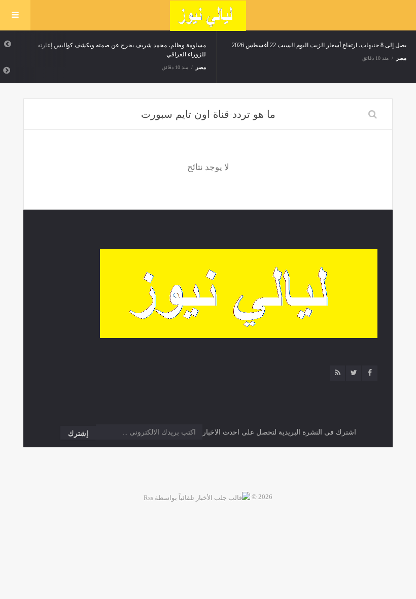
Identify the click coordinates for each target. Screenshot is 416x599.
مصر (201, 67)
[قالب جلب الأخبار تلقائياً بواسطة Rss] (197, 497)
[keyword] (372, 114)
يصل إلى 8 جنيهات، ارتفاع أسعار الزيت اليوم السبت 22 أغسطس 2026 (319, 45)
